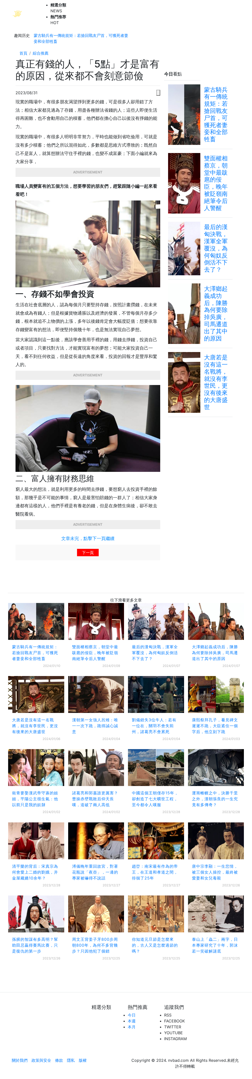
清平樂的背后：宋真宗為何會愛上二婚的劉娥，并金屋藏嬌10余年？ (35, 872)
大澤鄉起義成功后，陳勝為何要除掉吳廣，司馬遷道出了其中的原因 (215, 652)
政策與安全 (41, 1060)
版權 (83, 1060)
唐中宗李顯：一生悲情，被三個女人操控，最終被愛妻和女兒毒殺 (215, 872)
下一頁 (88, 552)
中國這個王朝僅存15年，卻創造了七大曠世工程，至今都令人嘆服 (155, 798)
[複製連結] (158, 93)
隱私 (71, 1060)
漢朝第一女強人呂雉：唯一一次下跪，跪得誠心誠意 (95, 725)
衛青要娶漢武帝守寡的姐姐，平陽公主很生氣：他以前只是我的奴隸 (35, 798)
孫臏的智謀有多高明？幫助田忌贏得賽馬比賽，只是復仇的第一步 (35, 945)
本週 (132, 1020)
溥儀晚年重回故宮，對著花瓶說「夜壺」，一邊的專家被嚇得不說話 (95, 872)
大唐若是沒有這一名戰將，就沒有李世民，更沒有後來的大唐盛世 (35, 725)
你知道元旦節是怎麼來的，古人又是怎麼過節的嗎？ (155, 945)
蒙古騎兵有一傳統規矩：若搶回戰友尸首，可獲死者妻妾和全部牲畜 (81, 38)
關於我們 (20, 1060)
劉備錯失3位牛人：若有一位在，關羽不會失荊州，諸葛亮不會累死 (154, 725)
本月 (132, 1026)
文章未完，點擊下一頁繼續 (87, 538)
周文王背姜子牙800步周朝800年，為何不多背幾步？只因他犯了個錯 (95, 945)
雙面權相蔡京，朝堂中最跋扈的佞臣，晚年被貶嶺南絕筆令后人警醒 (95, 652)
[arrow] (29, 13)
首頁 (23, 53)
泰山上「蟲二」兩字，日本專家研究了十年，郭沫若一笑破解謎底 (215, 945)
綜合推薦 (40, 53)
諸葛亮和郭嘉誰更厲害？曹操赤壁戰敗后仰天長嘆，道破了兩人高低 (95, 798)
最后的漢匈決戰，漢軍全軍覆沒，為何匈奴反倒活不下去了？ (155, 652)
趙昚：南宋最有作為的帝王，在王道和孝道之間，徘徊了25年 (155, 872)
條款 (59, 1060)
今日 (132, 1015)
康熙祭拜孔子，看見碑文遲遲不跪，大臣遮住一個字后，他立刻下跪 (215, 725)
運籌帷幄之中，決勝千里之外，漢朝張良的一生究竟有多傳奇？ (215, 798)
